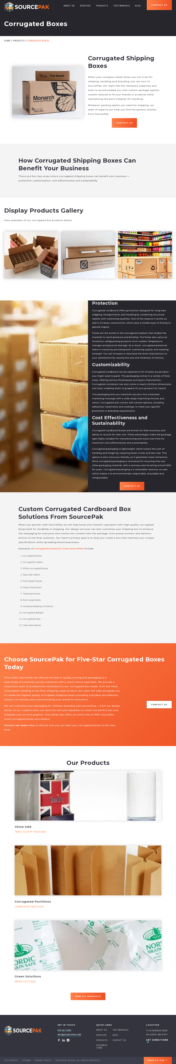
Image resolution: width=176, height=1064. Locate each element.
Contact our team (15, 725)
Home (7, 40)
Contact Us (124, 123)
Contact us (159, 5)
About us (69, 6)
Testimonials (121, 6)
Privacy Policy (43, 1060)
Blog (138, 6)
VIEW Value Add (87, 795)
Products (102, 6)
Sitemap (26, 1060)
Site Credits (11, 1060)
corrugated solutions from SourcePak (58, 548)
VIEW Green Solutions (87, 945)
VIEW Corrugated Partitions (86, 870)
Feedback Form (101, 1046)
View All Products (88, 996)
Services (85, 6)
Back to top (157, 1060)
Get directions (157, 1040)
